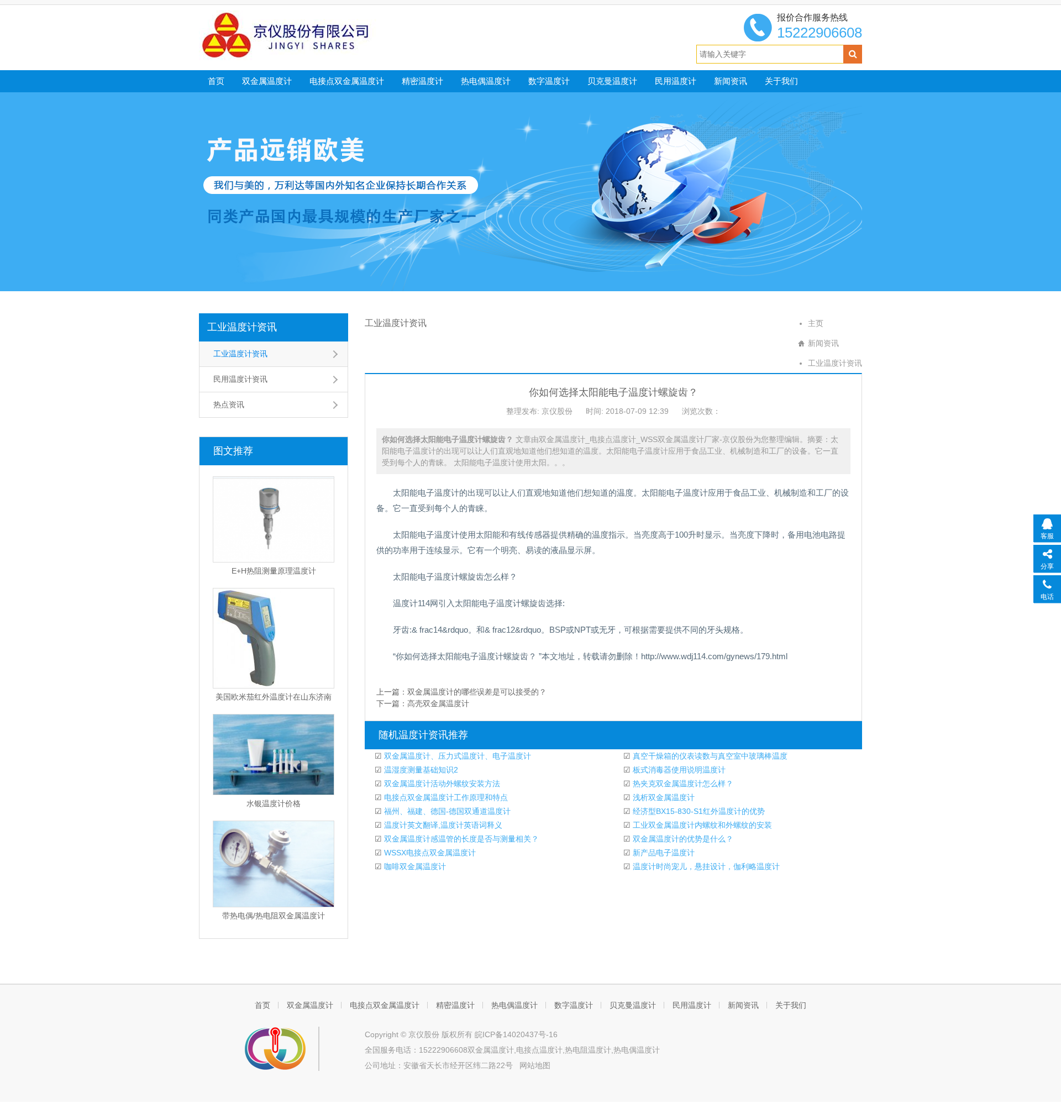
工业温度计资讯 (242, 327)
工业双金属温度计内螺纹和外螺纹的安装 (701, 825)
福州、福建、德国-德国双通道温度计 (446, 811)
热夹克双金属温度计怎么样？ (682, 783)
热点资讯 (228, 404)
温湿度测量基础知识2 (420, 769)
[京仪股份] (310, 34)
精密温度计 (422, 81)
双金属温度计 (267, 81)
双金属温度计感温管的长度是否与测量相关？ (460, 838)
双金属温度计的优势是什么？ (682, 838)
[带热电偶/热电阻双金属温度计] (273, 864)
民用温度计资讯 (240, 379)
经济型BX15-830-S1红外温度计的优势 (698, 811)
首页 (216, 81)
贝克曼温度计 (612, 81)
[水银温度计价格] (273, 754)
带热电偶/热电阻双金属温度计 (273, 915)
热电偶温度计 (486, 81)
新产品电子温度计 (663, 852)
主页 (815, 323)
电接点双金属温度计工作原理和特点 (445, 797)
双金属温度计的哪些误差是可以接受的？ (477, 691)
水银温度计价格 (273, 803)
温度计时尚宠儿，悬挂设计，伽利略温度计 (705, 866)
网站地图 (534, 1065)
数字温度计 (549, 81)
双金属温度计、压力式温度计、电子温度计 (456, 756)
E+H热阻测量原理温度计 (274, 570)
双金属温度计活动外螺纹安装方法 (441, 783)
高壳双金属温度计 (438, 703)
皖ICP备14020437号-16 (516, 1034)
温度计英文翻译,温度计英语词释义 (442, 825)
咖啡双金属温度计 (414, 866)
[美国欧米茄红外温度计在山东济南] (273, 638)
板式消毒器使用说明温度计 (678, 769)
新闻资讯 (730, 81)
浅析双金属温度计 (663, 797)
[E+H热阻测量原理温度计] (273, 519)
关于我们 (781, 81)
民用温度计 (675, 81)
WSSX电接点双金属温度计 (429, 852)
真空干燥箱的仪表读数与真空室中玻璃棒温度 (709, 756)
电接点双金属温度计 (346, 81)
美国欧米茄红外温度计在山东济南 (274, 696)
